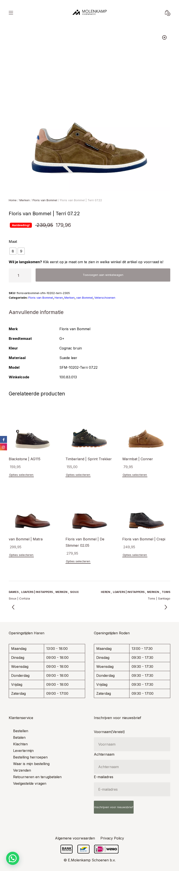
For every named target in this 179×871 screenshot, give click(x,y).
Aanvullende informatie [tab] (36, 312)
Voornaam (109, 732)
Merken (24, 200)
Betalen (19, 737)
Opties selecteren (21, 474)
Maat (13, 241)
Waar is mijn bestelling (31, 764)
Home (13, 200)
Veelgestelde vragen (29, 783)
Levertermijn (23, 750)
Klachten (20, 744)
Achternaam (104, 754)
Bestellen (20, 731)
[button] (164, 37)
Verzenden (22, 770)
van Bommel (84, 297)
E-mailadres (103, 777)
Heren (59, 297)
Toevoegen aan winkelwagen (103, 275)
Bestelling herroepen (30, 757)
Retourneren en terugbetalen (37, 777)
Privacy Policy (112, 838)
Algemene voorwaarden (75, 838)
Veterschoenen (104, 297)
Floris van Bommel (45, 200)
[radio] (13, 251)
